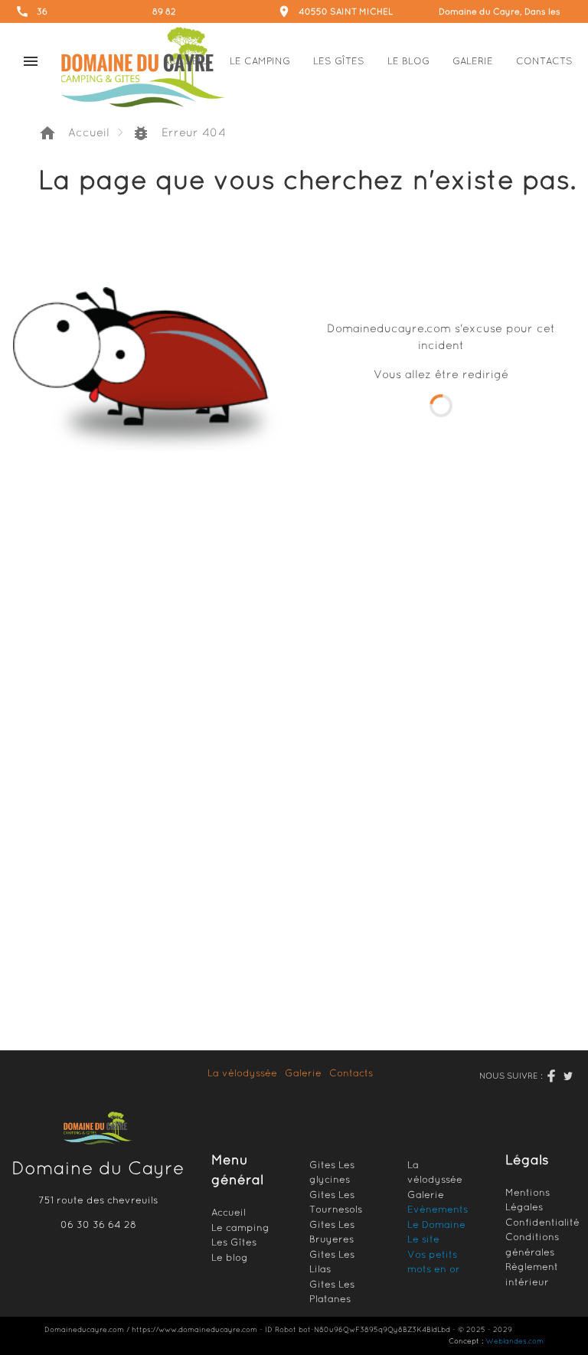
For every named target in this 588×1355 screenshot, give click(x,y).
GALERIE (472, 61)
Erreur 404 (179, 133)
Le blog (229, 1257)
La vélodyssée (242, 1073)
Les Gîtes (233, 1242)
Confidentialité (542, 1222)
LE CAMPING (260, 61)
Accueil (73, 133)
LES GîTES (338, 61)
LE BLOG (408, 61)
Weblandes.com (514, 1341)
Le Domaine (436, 1224)
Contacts (351, 1073)
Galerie (303, 1073)
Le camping (240, 1227)
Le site (423, 1239)
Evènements (437, 1209)
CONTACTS (544, 61)
